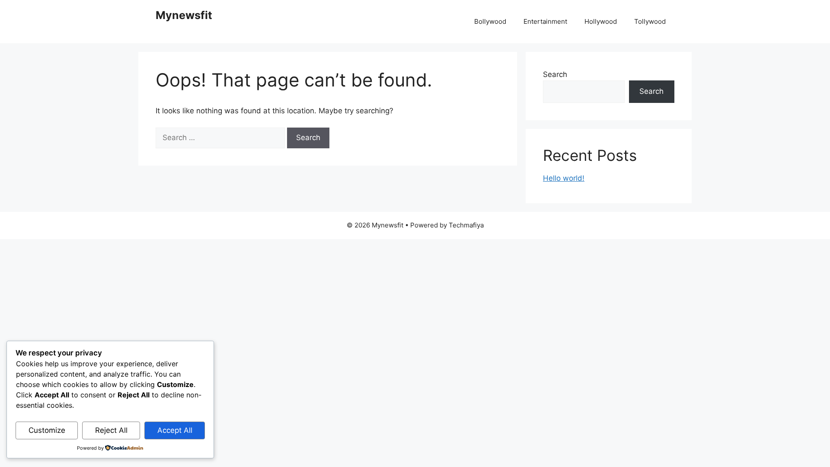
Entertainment (545, 21)
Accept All (174, 430)
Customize (47, 430)
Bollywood (490, 21)
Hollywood (600, 21)
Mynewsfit (184, 15)
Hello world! (563, 178)
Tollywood (650, 21)
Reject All (111, 430)
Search (555, 74)
